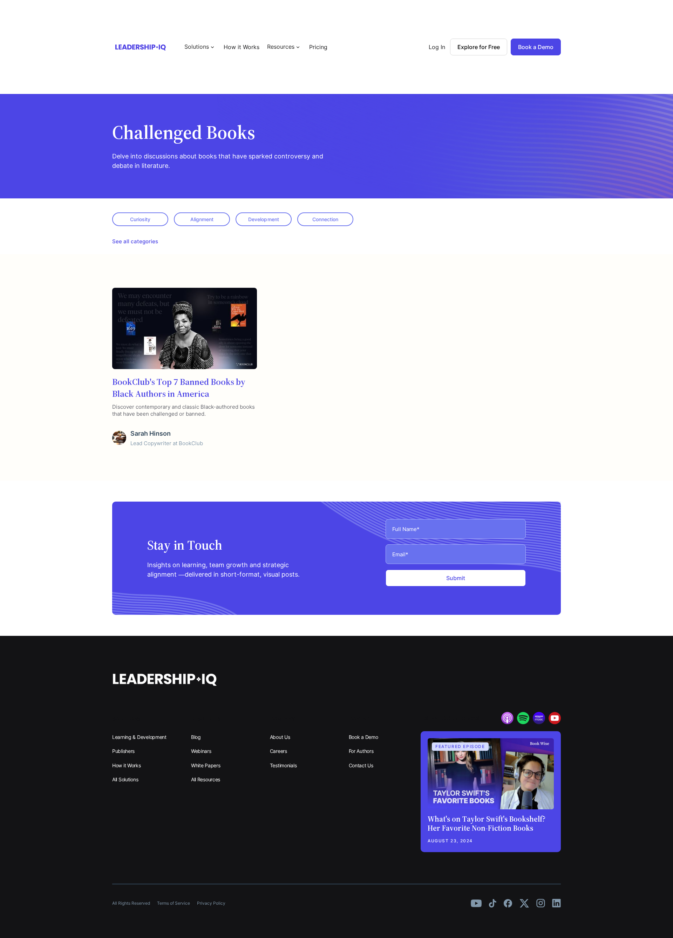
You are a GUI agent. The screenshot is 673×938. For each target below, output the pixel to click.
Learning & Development (139, 737)
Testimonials (283, 765)
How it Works (241, 46)
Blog (196, 737)
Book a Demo (363, 737)
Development (263, 219)
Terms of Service (173, 903)
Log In (437, 46)
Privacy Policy (211, 903)
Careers (278, 751)
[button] (200, 46)
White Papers (205, 765)
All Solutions (125, 779)
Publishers (123, 751)
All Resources (205, 779)
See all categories (135, 241)
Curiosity (140, 219)
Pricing (318, 46)
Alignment (201, 219)
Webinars (201, 751)
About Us (280, 737)
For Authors (361, 751)
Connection (325, 219)
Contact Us (361, 765)
